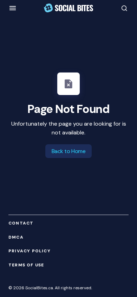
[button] (12, 8)
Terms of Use (26, 265)
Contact (20, 223)
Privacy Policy (29, 251)
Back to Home (68, 151)
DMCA (16, 237)
